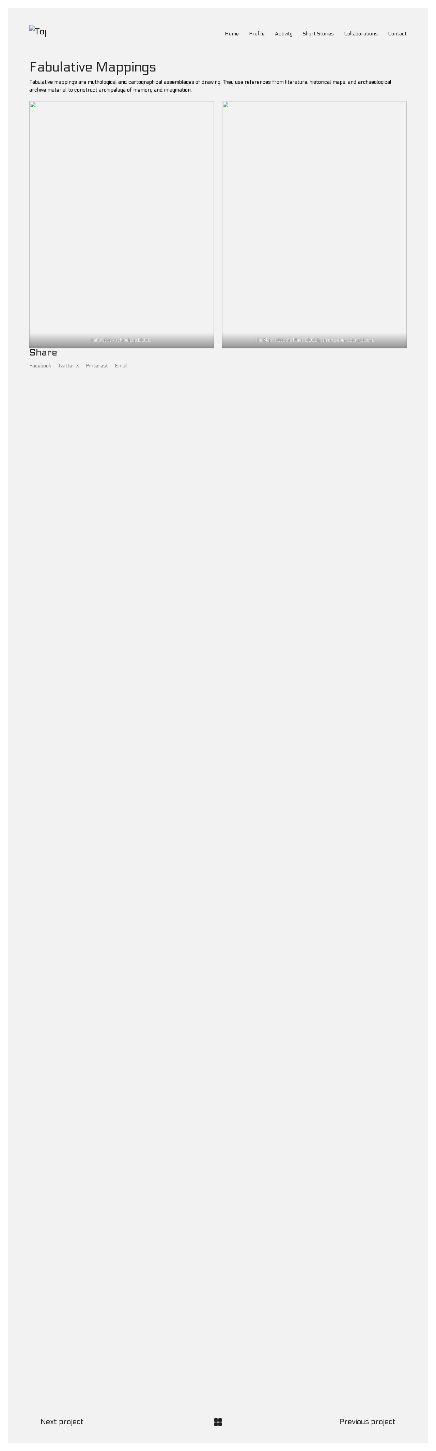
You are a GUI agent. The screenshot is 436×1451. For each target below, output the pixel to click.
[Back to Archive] (218, 1422)
